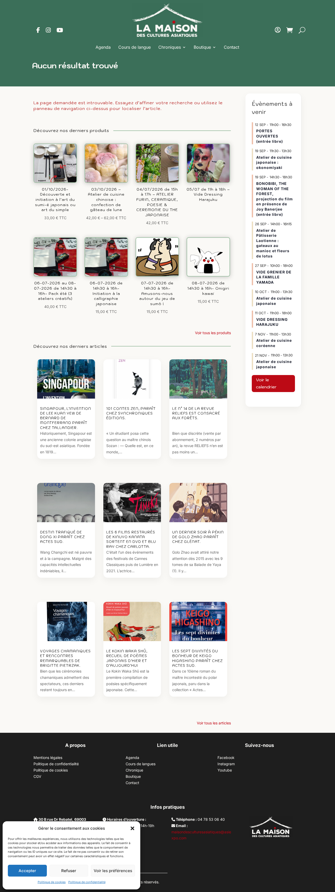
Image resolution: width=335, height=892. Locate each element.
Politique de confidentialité (86, 882)
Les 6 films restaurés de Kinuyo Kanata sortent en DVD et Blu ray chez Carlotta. (131, 539)
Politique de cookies (52, 882)
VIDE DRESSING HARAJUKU (272, 322)
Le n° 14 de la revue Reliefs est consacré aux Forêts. (196, 413)
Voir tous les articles (214, 723)
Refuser (68, 870)
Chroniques (169, 47)
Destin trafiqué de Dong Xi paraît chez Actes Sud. (62, 537)
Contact (231, 47)
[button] (132, 828)
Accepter (27, 870)
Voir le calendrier (266, 383)
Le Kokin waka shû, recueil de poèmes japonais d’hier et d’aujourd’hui (126, 658)
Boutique (202, 47)
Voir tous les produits (213, 333)
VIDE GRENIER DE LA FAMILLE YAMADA (274, 277)
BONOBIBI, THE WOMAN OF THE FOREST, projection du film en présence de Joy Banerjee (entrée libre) (274, 199)
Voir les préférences (113, 870)
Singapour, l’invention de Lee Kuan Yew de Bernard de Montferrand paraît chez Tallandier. (65, 418)
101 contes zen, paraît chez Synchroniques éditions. (131, 413)
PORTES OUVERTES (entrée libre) (269, 136)
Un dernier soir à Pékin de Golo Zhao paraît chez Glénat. (198, 537)
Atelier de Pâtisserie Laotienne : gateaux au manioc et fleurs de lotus (272, 243)
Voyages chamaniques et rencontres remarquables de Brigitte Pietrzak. (65, 658)
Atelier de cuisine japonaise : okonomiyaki (274, 162)
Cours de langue (134, 47)
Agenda (103, 47)
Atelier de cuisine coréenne (274, 343)
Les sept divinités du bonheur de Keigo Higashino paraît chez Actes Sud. (197, 658)
